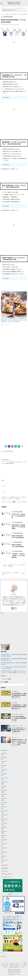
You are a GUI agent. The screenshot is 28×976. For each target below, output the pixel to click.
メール (4, 486)
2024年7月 (4, 794)
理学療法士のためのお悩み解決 (14, 969)
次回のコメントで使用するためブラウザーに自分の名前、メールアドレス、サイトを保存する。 (14, 497)
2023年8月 (4, 827)
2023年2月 (4, 852)
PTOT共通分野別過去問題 (7, 451)
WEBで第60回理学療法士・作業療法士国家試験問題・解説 (14, 663)
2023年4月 (4, 843)
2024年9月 (4, 786)
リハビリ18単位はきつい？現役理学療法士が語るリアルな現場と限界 (13, 667)
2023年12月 (4, 811)
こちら (16, 169)
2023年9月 (4, 823)
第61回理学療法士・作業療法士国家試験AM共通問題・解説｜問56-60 (14, 655)
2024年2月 (4, 806)
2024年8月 (4, 790)
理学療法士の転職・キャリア (16, 964)
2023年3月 (4, 848)
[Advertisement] (14, 57)
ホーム (3, 962)
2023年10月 (4, 819)
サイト (3, 491)
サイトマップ (5, 871)
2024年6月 (4, 798)
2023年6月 (4, 835)
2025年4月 (4, 773)
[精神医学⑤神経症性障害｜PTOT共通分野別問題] (15, 446)
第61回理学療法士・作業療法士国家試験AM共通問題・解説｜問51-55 (14, 659)
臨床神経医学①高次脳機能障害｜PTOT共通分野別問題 (18, 526)
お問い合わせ (5, 868)
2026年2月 (4, 757)
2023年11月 (4, 815)
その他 (22, 967)
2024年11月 (4, 778)
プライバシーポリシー (7, 874)
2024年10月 (4, 782)
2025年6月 (4, 765)
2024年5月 (4, 802)
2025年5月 (4, 769)
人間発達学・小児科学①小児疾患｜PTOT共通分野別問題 (18, 555)
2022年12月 (4, 860)
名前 (3, 480)
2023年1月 (4, 856)
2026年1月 (4, 761)
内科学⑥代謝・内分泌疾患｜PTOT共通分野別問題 (18, 516)
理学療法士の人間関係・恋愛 (15, 965)
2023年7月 (4, 831)
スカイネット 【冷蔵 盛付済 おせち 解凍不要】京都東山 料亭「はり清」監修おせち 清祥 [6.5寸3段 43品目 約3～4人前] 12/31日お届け (14, 320)
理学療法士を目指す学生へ (14, 967)
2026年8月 (4, 753)
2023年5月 (4, 839)
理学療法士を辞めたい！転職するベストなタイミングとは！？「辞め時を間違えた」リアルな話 (13, 671)
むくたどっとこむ (14, 4)
